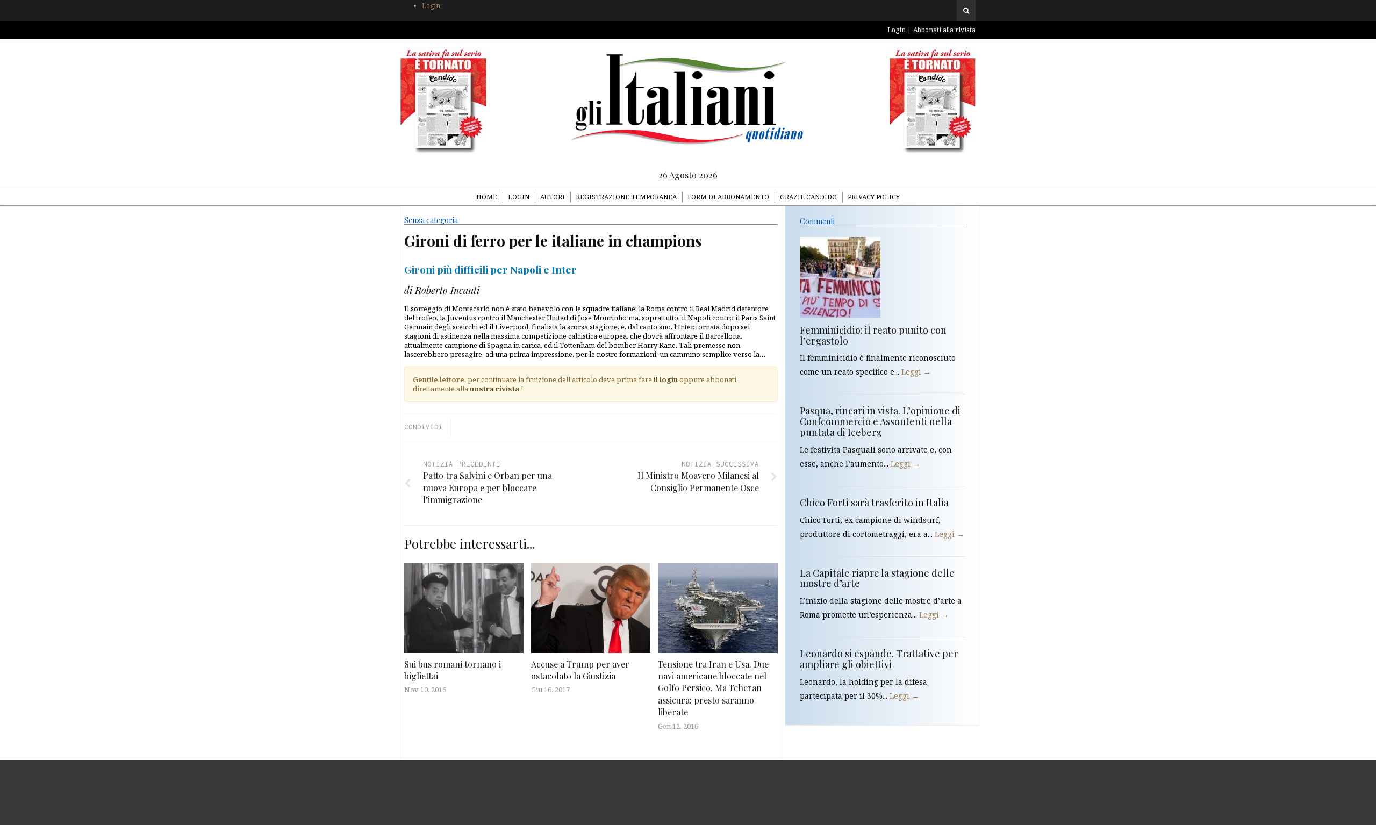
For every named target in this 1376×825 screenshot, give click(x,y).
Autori (552, 197)
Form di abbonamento (728, 197)
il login (666, 379)
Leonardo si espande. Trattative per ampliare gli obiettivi (879, 659)
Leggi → (916, 372)
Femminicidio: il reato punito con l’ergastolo (873, 335)
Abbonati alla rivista (944, 29)
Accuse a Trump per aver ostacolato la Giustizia (580, 669)
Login (431, 5)
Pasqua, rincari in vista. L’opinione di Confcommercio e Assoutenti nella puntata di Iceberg (880, 421)
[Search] (966, 10)
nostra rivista (494, 388)
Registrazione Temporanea (626, 197)
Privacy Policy (874, 197)
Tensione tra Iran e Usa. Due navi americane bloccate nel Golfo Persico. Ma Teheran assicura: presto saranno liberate (713, 688)
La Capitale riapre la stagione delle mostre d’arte (877, 578)
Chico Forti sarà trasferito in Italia (874, 502)
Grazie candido (808, 197)
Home (486, 197)
